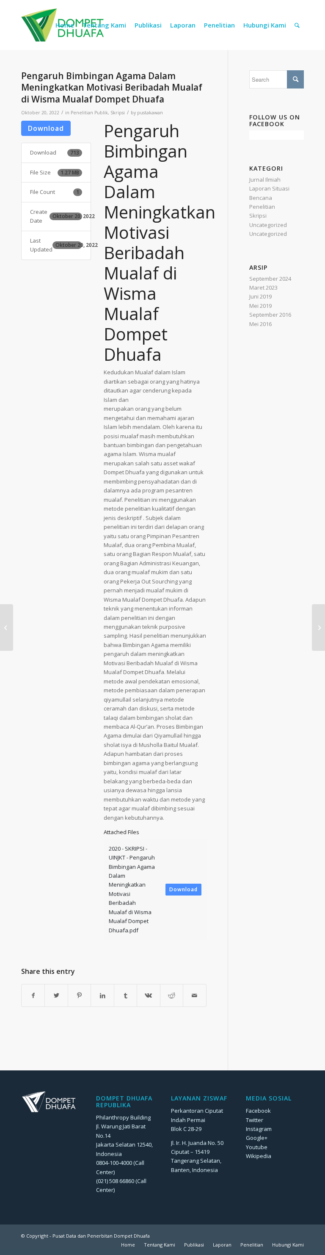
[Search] (297, 25)
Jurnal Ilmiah (265, 179)
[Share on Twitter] (56, 995)
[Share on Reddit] (171, 995)
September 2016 (270, 314)
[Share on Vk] (148, 995)
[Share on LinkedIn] (102, 995)
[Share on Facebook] (33, 995)
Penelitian (262, 206)
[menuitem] (64, 25)
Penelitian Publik (89, 113)
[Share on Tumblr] (125, 995)
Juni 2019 (260, 296)
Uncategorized (268, 225)
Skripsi (117, 113)
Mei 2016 (260, 324)
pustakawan (150, 113)
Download (46, 128)
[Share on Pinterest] (79, 995)
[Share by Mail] (194, 995)
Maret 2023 (263, 287)
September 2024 (270, 278)
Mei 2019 (260, 306)
